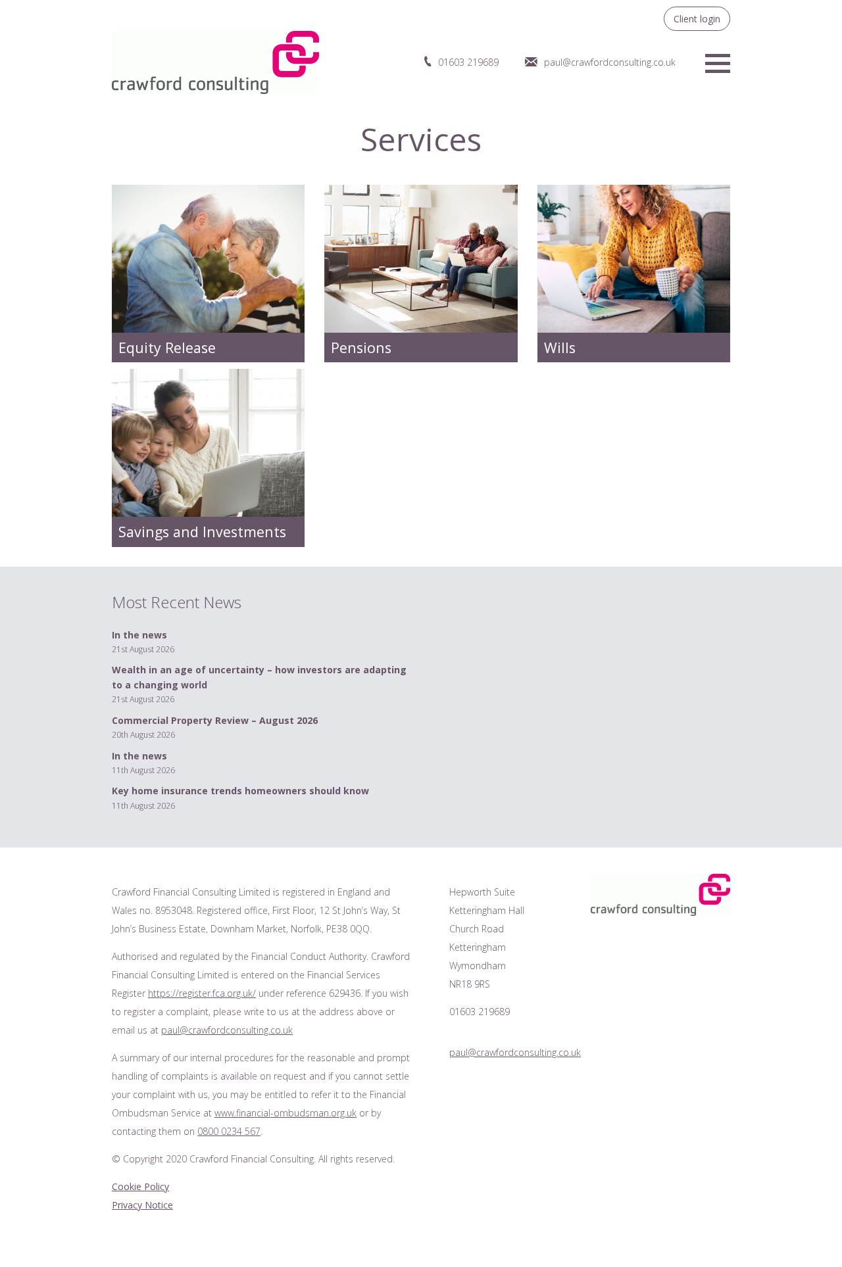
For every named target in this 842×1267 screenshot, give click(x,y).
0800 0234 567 (228, 1131)
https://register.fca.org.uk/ (202, 993)
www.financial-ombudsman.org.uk (285, 1113)
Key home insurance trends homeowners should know (240, 790)
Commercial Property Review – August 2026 (215, 720)
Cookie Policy (140, 1186)
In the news (139, 635)
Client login (697, 18)
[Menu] (717, 62)
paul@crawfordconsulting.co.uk (610, 62)
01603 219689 (468, 62)
